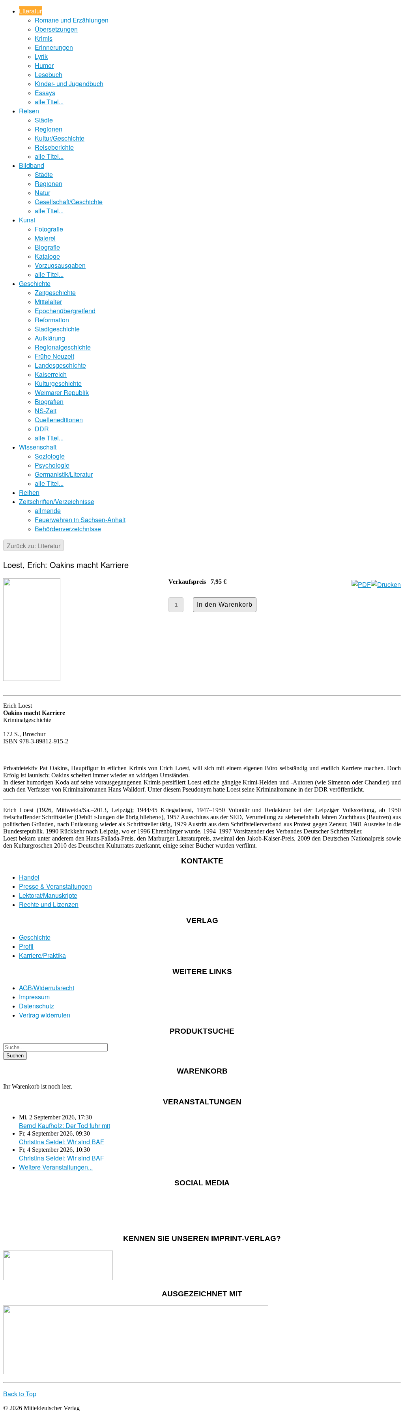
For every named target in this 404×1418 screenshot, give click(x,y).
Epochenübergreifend (65, 310)
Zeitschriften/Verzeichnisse (56, 501)
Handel (29, 877)
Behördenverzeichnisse (68, 528)
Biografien (49, 401)
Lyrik (41, 56)
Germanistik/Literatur (64, 474)
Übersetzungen (56, 29)
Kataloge (47, 256)
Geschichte (34, 283)
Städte (44, 119)
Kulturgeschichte (58, 383)
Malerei (45, 238)
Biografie (47, 247)
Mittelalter (48, 301)
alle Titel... (49, 101)
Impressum (34, 996)
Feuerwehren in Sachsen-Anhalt (80, 519)
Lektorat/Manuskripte (48, 895)
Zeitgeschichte (55, 292)
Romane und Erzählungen (71, 19)
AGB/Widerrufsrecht (46, 987)
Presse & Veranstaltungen (55, 886)
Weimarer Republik (62, 392)
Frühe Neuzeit (54, 356)
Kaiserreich (51, 374)
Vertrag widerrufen (44, 1014)
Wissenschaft (37, 446)
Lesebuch (48, 74)
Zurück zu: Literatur (33, 545)
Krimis (43, 38)
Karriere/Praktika (42, 955)
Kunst (27, 219)
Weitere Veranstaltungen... (56, 1167)
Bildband (31, 165)
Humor (44, 65)
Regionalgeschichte (63, 347)
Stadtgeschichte (57, 328)
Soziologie (50, 456)
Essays (45, 92)
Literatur (30, 10)
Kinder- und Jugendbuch (69, 83)
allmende (48, 510)
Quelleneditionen (59, 419)
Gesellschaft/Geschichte (69, 201)
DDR (42, 428)
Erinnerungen (54, 47)
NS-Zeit (45, 410)
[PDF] (361, 584)
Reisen (29, 110)
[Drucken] (386, 584)
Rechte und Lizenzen (49, 904)
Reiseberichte (54, 147)
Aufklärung (50, 337)
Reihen (29, 492)
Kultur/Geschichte (59, 138)
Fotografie (49, 228)
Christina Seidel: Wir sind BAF (61, 1141)
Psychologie (52, 465)
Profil (26, 946)
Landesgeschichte (60, 365)
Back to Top (19, 1393)
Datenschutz (36, 1005)
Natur (42, 192)
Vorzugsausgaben (60, 265)
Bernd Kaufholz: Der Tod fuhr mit (64, 1125)
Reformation (52, 319)
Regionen (48, 129)
